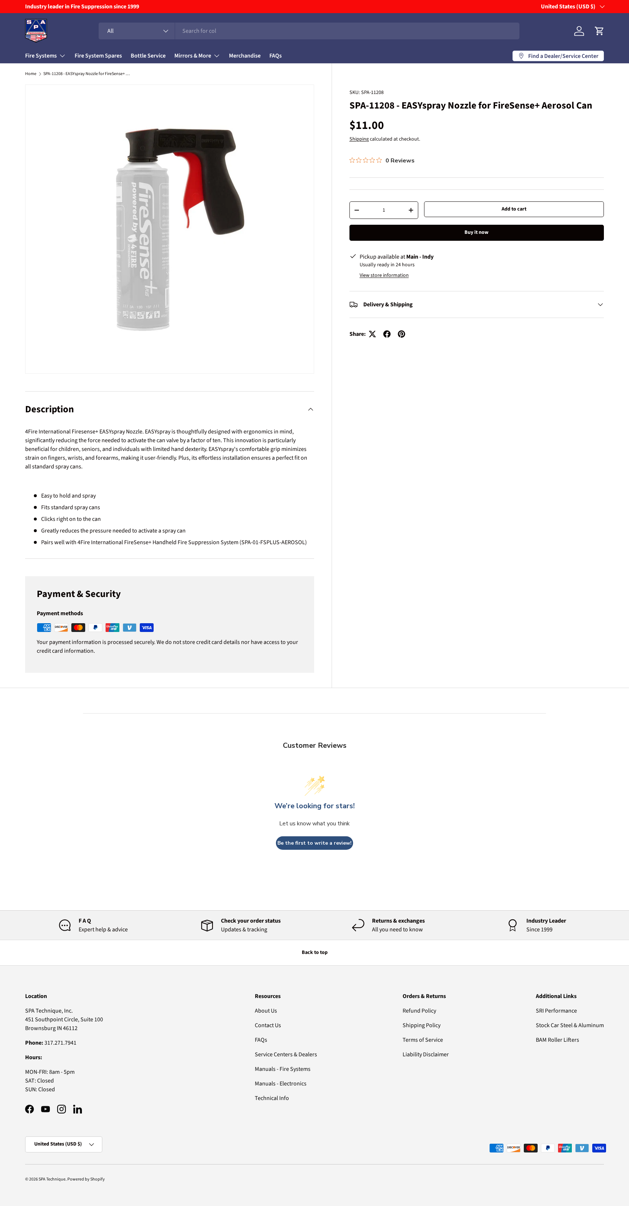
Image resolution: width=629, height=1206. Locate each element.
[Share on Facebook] (387, 334)
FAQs (275, 56)
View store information (384, 275)
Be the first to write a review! (314, 843)
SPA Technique (52, 1179)
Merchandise (245, 56)
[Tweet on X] (372, 334)
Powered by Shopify (86, 1179)
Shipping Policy (421, 1025)
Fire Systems (41, 56)
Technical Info (272, 1098)
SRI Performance (556, 1011)
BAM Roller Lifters (557, 1040)
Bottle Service (148, 56)
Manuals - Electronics (280, 1084)
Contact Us (268, 1025)
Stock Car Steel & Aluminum (570, 1025)
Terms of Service (423, 1040)
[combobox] (309, 31)
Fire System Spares (98, 56)
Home (30, 74)
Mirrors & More (192, 56)
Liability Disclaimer (426, 1054)
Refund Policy (419, 1011)
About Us (266, 1011)
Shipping (359, 139)
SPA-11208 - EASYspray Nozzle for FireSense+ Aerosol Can (87, 74)
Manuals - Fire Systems (282, 1069)
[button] (600, 31)
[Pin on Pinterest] (401, 334)
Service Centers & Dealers (286, 1054)
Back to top (315, 952)
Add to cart (514, 209)
